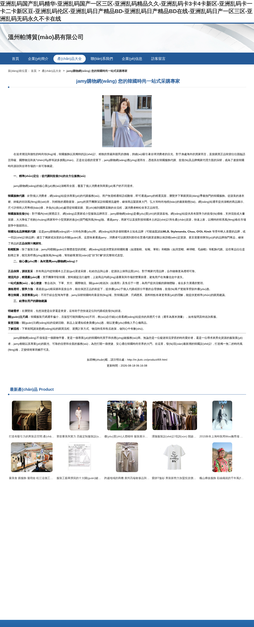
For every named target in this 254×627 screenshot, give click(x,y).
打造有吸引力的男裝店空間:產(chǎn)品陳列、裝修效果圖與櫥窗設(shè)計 (54, 436)
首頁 (15, 59)
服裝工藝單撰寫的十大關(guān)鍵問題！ (82, 478)
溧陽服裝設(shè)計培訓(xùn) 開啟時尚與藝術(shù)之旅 (185, 436)
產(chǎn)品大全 (69, 59)
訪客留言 (158, 59)
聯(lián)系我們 (102, 59)
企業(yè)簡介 (38, 59)
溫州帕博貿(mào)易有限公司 (46, 37)
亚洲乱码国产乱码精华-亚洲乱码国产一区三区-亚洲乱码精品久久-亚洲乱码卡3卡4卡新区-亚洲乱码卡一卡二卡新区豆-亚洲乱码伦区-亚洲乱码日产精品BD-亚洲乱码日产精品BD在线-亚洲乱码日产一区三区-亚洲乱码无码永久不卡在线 (126, 11)
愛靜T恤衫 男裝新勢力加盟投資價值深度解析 (179, 478)
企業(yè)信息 (132, 59)
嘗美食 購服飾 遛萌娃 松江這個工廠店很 (34, 478)
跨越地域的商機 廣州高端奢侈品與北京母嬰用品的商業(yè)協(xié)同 (146, 478)
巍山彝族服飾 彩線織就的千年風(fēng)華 (224, 478)
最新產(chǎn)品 (24, 389)
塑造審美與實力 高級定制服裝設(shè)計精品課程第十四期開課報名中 (99, 436)
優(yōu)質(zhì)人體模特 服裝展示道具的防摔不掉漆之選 (138, 436)
